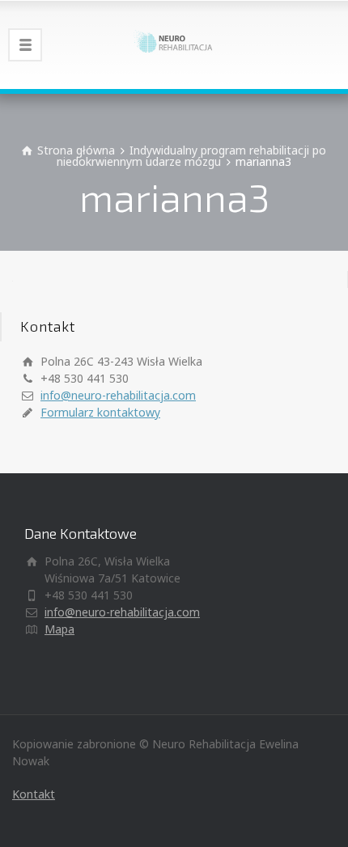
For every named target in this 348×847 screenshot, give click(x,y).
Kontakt (33, 794)
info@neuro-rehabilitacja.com (118, 395)
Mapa (59, 629)
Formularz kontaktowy (100, 412)
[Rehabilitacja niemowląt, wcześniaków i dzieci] (174, 44)
